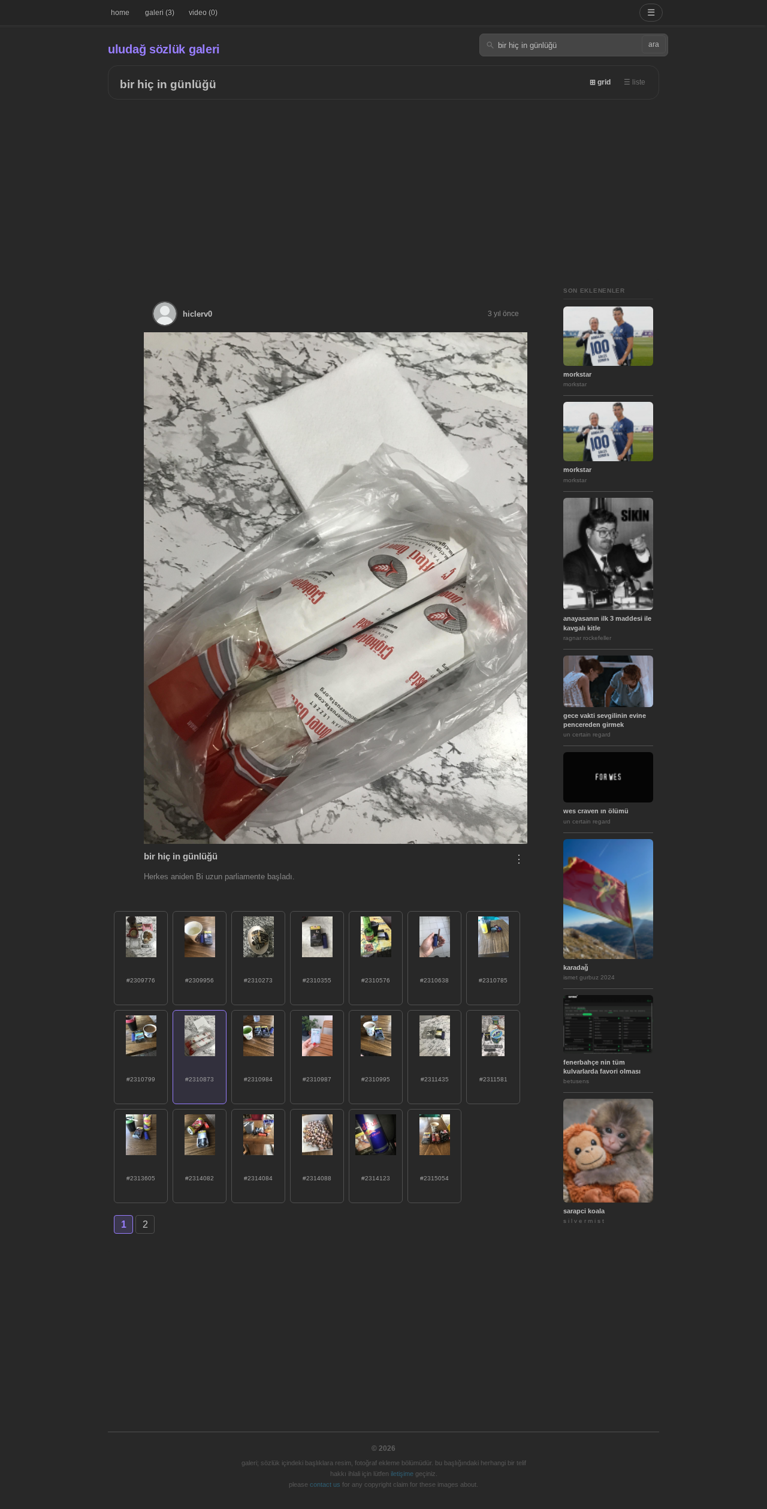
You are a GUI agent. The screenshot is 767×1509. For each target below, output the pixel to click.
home (120, 12)
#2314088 (317, 1178)
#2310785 (493, 980)
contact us (325, 1484)
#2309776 (140, 980)
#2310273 (258, 980)
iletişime (402, 1473)
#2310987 (317, 1079)
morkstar (577, 374)
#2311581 (493, 1079)
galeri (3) (159, 12)
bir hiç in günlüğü (168, 84)
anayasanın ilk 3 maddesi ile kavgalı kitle (607, 623)
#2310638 (434, 980)
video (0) (203, 12)
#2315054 (434, 1178)
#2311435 (435, 1079)
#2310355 (317, 980)
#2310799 (140, 1079)
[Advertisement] (383, 189)
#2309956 (199, 980)
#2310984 (258, 1079)
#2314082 (199, 1178)
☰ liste (634, 82)
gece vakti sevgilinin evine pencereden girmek (604, 720)
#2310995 (375, 1079)
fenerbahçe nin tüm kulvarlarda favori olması (602, 1067)
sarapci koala (584, 1211)
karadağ (575, 967)
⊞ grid (600, 82)
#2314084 (258, 1178)
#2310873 (199, 1079)
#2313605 (140, 1178)
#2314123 (375, 1178)
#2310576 (375, 980)
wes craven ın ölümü (596, 810)
